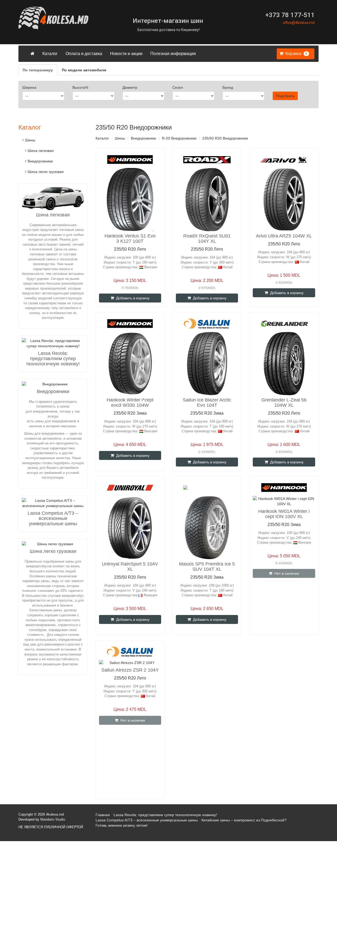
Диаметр (129, 87)
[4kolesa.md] (65, 18)
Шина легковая (41, 150)
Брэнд (227, 87)
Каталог (50, 53)
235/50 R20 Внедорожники (225, 138)
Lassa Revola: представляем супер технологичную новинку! (53, 358)
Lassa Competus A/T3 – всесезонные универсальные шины (53, 518)
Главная (103, 815)
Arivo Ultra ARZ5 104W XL (284, 236)
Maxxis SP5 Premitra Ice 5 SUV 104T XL (207, 566)
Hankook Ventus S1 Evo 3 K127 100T (130, 238)
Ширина (29, 87)
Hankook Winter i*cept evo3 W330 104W (130, 402)
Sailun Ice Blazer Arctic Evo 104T (207, 402)
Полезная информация (173, 53)
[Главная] (32, 54)
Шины (120, 138)
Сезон (177, 87)
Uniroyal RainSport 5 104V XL (130, 566)
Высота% (80, 87)
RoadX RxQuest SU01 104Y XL (207, 238)
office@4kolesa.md (299, 23)
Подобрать (285, 96)
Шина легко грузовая (46, 172)
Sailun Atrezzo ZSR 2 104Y (130, 670)
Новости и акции (126, 53)
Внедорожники (143, 138)
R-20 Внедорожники (179, 138)
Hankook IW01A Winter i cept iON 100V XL (284, 514)
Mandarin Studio (52, 819)
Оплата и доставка (84, 53)
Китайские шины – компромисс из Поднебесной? (243, 820)
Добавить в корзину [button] (132, 298)
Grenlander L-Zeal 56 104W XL (283, 402)
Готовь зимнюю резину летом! (122, 825)
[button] (294, 54)
